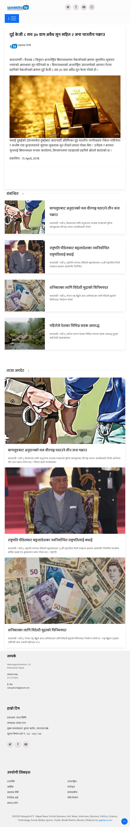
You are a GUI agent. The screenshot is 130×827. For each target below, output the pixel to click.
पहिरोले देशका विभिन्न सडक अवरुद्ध (75, 326)
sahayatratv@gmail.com (18, 688)
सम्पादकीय (72, 792)
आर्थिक (10, 787)
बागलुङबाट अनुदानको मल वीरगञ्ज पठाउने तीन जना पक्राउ (47, 450)
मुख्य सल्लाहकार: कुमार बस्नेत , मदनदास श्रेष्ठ (27, 728)
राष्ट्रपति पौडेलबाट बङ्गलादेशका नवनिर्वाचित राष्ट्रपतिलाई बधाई (50, 540)
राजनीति (11, 781)
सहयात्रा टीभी (13, 792)
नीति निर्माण (72, 798)
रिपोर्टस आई (12, 798)
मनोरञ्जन (71, 787)
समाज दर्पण (12, 803)
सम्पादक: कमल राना (16, 723)
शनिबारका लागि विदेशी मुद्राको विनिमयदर (79, 287)
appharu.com (105, 820)
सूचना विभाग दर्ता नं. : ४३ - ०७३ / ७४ (24, 734)
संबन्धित (12, 193)
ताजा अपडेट (15, 370)
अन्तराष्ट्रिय (72, 781)
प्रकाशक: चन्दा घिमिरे (16, 718)
